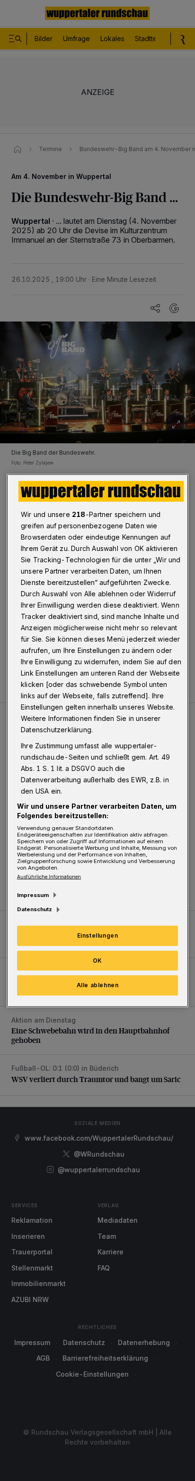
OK (97, 960)
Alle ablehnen (98, 985)
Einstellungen (97, 935)
